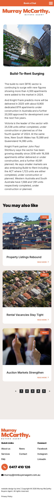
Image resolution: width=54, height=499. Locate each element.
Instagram (42, 454)
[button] (51, 3)
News (22, 448)
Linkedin (41, 459)
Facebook (42, 448)
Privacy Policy (7, 496)
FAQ (3, 459)
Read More (42, 262)
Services (5, 454)
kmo (18, 489)
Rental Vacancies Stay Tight (25, 314)
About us (5, 448)
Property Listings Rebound (24, 257)
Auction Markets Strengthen (25, 372)
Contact (23, 454)
